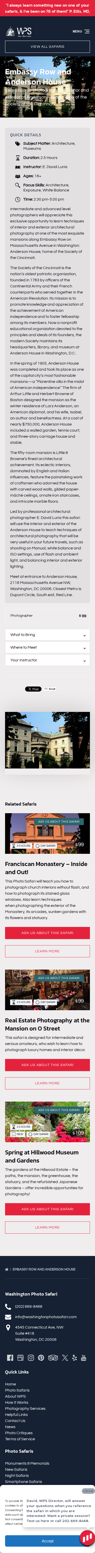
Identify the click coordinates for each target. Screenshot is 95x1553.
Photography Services (25, 1409)
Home (10, 1384)
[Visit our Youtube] (83, 1358)
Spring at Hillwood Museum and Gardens (42, 1156)
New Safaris (16, 1469)
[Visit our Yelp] (74, 1358)
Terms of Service (20, 1439)
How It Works (16, 1402)
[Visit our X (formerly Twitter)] (65, 1358)
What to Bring (22, 635)
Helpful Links (16, 1415)
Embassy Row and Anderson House (44, 1269)
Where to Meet (23, 647)
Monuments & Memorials (27, 1463)
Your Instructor (23, 660)
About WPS (15, 1396)
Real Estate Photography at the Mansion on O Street (47, 1024)
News (10, 1427)
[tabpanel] (47, 740)
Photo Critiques (19, 1433)
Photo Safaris (17, 1390)
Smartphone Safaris (23, 1482)
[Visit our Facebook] (10, 1358)
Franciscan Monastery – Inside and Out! (46, 867)
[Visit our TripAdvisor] (53, 1358)
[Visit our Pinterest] (41, 1358)
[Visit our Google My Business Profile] (20, 1358)
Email (51, 689)
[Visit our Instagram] (31, 1358)
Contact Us (15, 1421)
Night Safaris (17, 1476)
